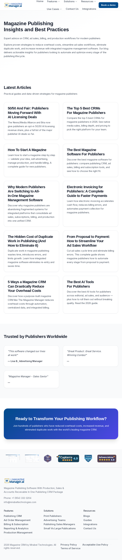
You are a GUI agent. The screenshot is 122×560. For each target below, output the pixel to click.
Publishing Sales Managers (59, 524)
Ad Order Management (17, 520)
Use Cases (53, 9)
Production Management (18, 532)
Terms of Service (70, 548)
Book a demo (108, 5)
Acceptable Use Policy (95, 544)
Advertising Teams (54, 520)
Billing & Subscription (16, 524)
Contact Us (72, 8)
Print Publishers (52, 516)
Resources (87, 1)
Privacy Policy (69, 544)
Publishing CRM (13, 516)
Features (52, 1)
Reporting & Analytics (16, 528)
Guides (87, 520)
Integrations (89, 8)
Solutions (69, 1)
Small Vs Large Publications (60, 528)
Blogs (86, 516)
